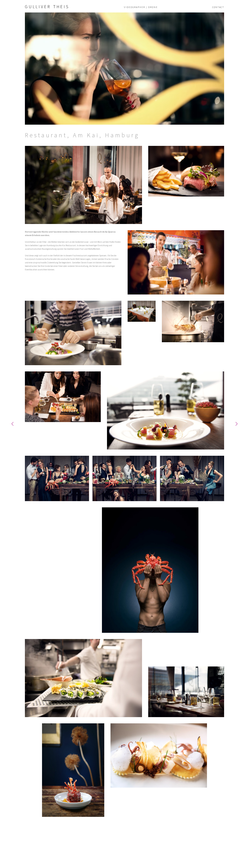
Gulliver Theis (47, 6)
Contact (218, 7)
